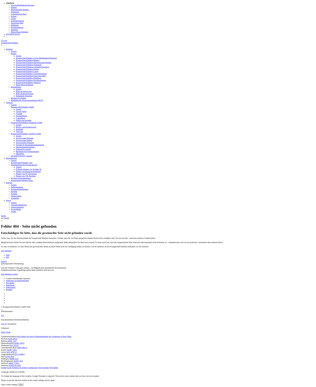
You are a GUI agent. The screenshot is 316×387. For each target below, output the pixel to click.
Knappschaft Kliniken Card (21, 163)
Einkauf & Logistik (23, 149)
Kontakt (14, 194)
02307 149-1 (12, 350)
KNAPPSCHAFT (13, 34)
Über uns (19, 131)
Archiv (13, 212)
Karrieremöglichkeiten (19, 189)
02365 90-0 (9, 356)
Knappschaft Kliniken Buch (22, 180)
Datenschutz (11, 287)
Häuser (13, 54)
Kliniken (9, 49)
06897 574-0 (14, 363)
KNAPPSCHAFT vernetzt (21, 156)
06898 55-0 (13, 359)
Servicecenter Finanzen (25, 143)
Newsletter (10, 283)
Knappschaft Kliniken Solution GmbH (26, 134)
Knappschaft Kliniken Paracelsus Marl (31, 76)
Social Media (16, 209)
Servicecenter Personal (24, 138)
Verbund (9, 103)
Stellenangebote (17, 187)
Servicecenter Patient (24, 140)
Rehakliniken (16, 87)
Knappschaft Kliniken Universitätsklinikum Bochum (36, 58)
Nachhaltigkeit (21, 116)
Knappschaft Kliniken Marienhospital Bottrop (33, 63)
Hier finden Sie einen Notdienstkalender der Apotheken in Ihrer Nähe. (44, 336)
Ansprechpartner (17, 207)
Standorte (19, 129)
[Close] (2, 309)
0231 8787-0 (12, 352)
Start (8, 255)
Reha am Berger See (24, 91)
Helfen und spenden (23, 120)
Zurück (14, 51)
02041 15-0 (11, 341)
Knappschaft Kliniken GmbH (22, 107)
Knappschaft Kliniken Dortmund (28, 65)
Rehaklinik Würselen (24, 96)
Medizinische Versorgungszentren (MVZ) (27, 100)
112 (2, 315)
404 (7, 257)
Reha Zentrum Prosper (24, 94)
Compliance (20, 118)
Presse (8, 200)
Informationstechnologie (25, 147)
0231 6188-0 (20, 354)
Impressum (10, 285)
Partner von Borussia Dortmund (28, 172)
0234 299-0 (12, 339)
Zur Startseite (6, 251)
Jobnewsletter (16, 196)
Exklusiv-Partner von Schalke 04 (28, 169)
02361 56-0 (18, 361)
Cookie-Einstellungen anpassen (18, 278)
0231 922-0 (14, 345)
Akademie (15, 198)
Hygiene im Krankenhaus (21, 178)
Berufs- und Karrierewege (26, 127)
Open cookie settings (9, 385)
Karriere (9, 183)
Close (21, 385)
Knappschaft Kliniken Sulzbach (28, 83)
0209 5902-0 (22, 348)
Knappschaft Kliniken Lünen (27, 71)
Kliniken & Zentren (18, 98)
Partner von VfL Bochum (26, 176)
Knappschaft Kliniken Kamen (27, 69)
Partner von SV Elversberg (26, 174)
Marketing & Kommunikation (27, 151)
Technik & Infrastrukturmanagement (30, 145)
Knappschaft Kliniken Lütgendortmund (31, 74)
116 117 (4, 324)
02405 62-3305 (15, 365)
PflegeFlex (20, 154)
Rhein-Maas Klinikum (24, 85)
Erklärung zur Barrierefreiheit (17, 281)
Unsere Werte (21, 111)
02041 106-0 (19, 343)
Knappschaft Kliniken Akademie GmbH (26, 123)
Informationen (11, 158)
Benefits (14, 192)
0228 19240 (5, 332)
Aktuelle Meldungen (19, 205)
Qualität (19, 114)
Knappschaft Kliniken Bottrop (27, 60)
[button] (3, 368)
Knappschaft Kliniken (9, 43)
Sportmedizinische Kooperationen (24, 165)
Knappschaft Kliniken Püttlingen (28, 78)
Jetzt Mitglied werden (9, 274)
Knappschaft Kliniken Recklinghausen (31, 80)
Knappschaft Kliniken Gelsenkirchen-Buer (32, 67)
